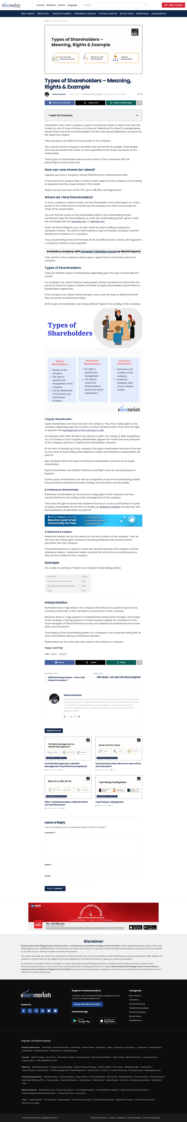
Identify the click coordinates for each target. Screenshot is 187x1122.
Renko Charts (93, 1070)
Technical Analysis (107, 13)
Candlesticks (85, 1080)
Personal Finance (157, 1077)
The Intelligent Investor (85, 1090)
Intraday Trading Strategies (61, 1067)
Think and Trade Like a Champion (134, 1090)
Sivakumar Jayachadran (125, 1047)
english (63, 654)
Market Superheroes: (31, 1047)
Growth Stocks (42, 1070)
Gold (24, 1083)
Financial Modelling (97, 1077)
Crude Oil (105, 1070)
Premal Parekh (88, 1047)
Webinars (51, 5)
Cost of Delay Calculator (145, 1099)
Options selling (105, 1067)
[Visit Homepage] (11, 5)
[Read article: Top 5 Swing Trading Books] (118, 787)
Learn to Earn (80, 1093)
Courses (40, 5)
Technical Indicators (69, 1080)
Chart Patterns (98, 1080)
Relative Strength (132, 1067)
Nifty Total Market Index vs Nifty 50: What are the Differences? (66, 803)
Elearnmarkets (59, 94)
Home (47, 21)
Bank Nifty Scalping (40, 1067)
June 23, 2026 (102, 805)
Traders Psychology (119, 1070)
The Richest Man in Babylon (107, 1090)
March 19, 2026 (52, 770)
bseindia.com (78, 221)
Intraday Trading (50, 1077)
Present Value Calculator (104, 1099)
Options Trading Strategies (85, 1067)
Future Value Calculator (82, 1099)
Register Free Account (87, 1004)
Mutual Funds (126, 13)
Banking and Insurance (140, 1080)
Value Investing (52, 1080)
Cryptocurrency (28, 1060)
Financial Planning (62, 13)
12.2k (112, 805)
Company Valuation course (98, 251)
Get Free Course (173, 5)
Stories (61, 5)
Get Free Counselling (151, 1118)
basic (54, 654)
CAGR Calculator (35, 1099)
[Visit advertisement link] (93, 520)
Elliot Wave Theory (133, 1057)
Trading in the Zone (65, 1093)
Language (72, 5)
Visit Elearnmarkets (98, 1118)
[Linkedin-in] (42, 1010)
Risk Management (78, 1070)
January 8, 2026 (103, 770)
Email (48, 876)
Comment (50, 832)
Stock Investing (83, 1057)
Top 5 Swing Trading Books (109, 802)
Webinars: (26, 1067)
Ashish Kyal (75, 1047)
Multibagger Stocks (153, 1070)
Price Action (118, 1067)
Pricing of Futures (141, 1077)
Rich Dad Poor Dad (46, 1090)
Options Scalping (66, 1077)
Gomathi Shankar (70, 1050)
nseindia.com (97, 221)
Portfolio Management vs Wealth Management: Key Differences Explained (66, 765)
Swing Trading (81, 1077)
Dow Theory (51, 1057)
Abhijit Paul (100, 1047)
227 (64, 808)
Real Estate (156, 1080)
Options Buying (28, 1070)
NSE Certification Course (47, 1060)
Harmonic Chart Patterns (101, 1057)
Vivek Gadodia (155, 1047)
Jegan (110, 1047)
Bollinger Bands (125, 1077)
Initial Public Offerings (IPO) (33, 1080)
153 (61, 770)
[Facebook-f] (23, 1010)
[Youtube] (49, 1010)
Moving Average (136, 1070)
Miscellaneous (159, 13)
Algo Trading (118, 1057)
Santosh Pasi (55, 1050)
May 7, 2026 (75, 94)
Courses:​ (25, 1057)
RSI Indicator (112, 1077)
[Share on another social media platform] (139, 102)
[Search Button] (146, 5)
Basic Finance (28, 13)
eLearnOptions (64, 1099)
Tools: (24, 1099)
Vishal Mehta (27, 1050)
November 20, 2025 (53, 808)
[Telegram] (55, 1010)
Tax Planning (146, 1067)
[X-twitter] (29, 1010)
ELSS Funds (124, 1080)
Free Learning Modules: (32, 1077)
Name (48, 864)
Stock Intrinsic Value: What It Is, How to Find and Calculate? (118, 765)
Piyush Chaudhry (41, 1050)
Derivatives (43, 13)
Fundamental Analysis (85, 13)
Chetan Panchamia (61, 1047)
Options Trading (37, 1057)
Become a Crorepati (30, 1103)
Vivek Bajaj (46, 1047)
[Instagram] (36, 1010)
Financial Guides (134, 1118)
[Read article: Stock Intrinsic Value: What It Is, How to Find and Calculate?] (118, 748)
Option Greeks (112, 1080)
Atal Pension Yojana (124, 1099)
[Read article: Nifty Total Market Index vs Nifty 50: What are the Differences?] (68, 787)
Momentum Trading (66, 1057)
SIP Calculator (50, 1099)
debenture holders (110, 506)
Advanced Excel (149, 1057)
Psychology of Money (65, 1090)
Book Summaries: (29, 1090)
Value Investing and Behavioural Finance (38, 1093)
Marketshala (142, 13)
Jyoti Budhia (142, 1047)
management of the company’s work (83, 430)
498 (113, 770)
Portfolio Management (59, 1070)
